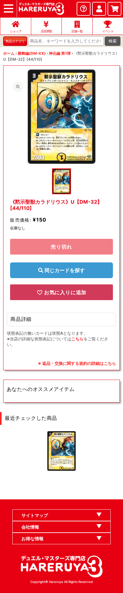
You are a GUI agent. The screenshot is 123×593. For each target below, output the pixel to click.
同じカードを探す (64, 270)
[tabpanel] (61, 116)
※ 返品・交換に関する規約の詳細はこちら (77, 363)
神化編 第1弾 (60, 53)
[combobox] (66, 41)
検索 (112, 41)
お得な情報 (32, 538)
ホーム (9, 53)
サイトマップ (34, 515)
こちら (77, 338)
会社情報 (30, 527)
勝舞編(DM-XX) (32, 53)
